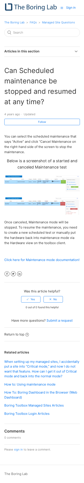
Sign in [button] (71, 7)
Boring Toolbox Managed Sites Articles (34, 405)
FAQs (33, 22)
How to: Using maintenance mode (30, 384)
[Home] (31, 10)
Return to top (14, 334)
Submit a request (60, 320)
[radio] (30, 299)
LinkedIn (19, 274)
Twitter (13, 274)
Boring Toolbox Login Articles (27, 414)
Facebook (7, 274)
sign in (18, 449)
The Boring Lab (14, 22)
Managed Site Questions (58, 22)
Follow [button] (42, 121)
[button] (62, 8)
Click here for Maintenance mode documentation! (41, 260)
